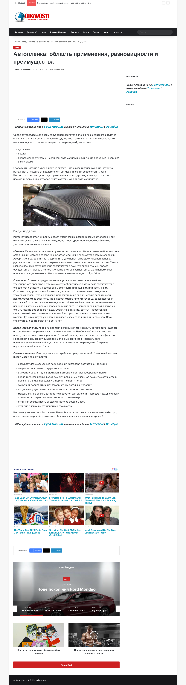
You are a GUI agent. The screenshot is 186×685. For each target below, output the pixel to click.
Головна (19, 32)
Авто (24, 42)
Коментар (66, 665)
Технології (32, 32)
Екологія (75, 32)
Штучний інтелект (58, 32)
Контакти (117, 32)
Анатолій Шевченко (23, 69)
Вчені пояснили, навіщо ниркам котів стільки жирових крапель (65, 3)
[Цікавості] (32, 17)
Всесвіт (96, 32)
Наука (43, 32)
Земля (86, 32)
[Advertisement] (66, 94)
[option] (66, 589)
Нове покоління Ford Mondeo (66, 589)
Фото (106, 32)
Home (17, 42)
